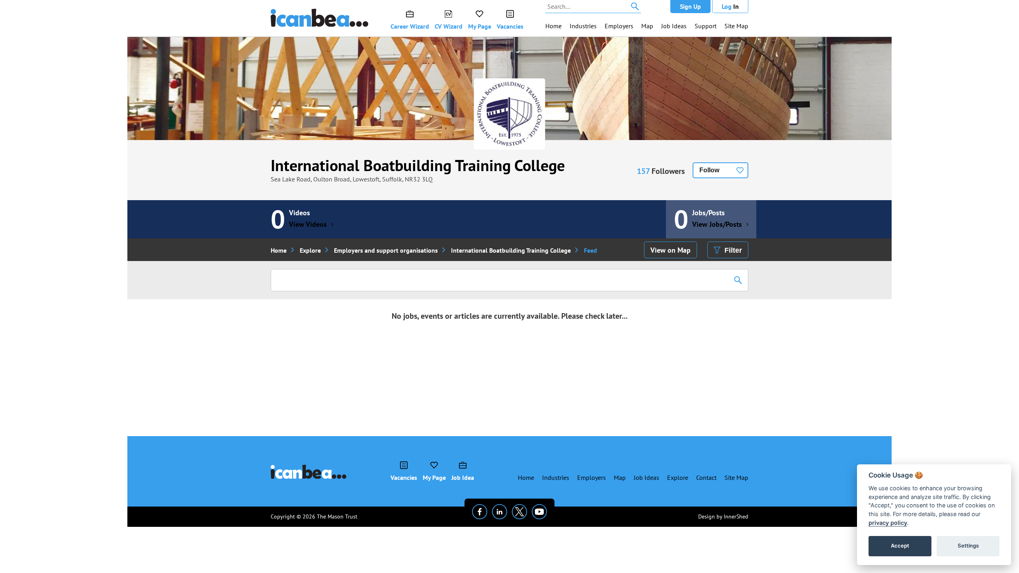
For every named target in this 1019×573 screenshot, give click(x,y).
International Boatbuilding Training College (418, 165)
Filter (733, 250)
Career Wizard (409, 26)
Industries (583, 26)
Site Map (736, 26)
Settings (968, 545)
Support (705, 26)
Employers (619, 26)
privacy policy (888, 522)
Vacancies (510, 26)
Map (647, 26)
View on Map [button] (670, 250)
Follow (709, 170)
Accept (900, 545)
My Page (479, 26)
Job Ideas (674, 26)
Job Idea (462, 477)
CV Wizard (449, 26)
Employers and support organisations (386, 250)
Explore (310, 250)
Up (690, 6)
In (730, 6)
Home (553, 26)
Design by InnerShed (723, 516)
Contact (706, 477)
